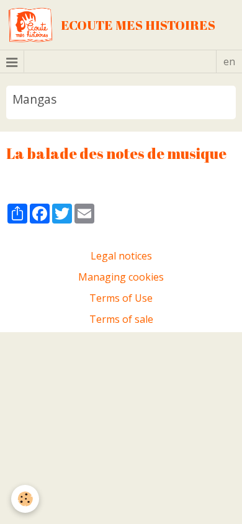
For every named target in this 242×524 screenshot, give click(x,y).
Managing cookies (121, 277)
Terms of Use (121, 298)
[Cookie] (25, 499)
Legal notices (121, 256)
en (229, 61)
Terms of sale (121, 319)
